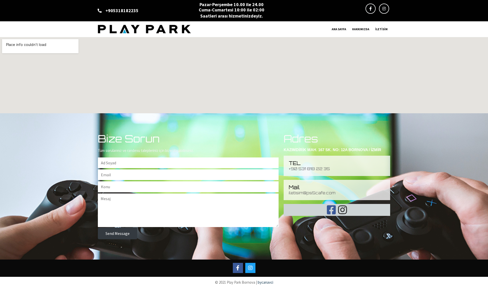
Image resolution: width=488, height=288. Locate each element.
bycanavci (265, 282)
